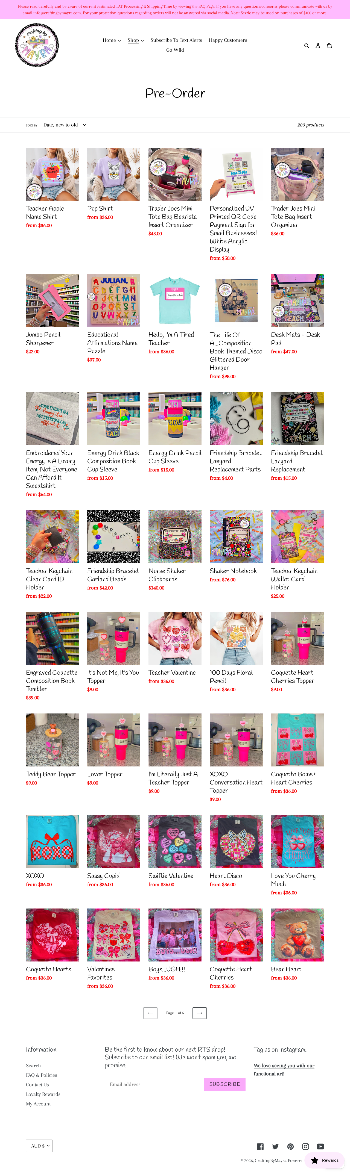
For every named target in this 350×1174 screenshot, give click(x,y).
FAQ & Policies (41, 1075)
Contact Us (37, 1085)
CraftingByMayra (271, 1160)
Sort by (31, 125)
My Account (38, 1104)
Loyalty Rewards (43, 1094)
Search (33, 1066)
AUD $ (38, 1146)
